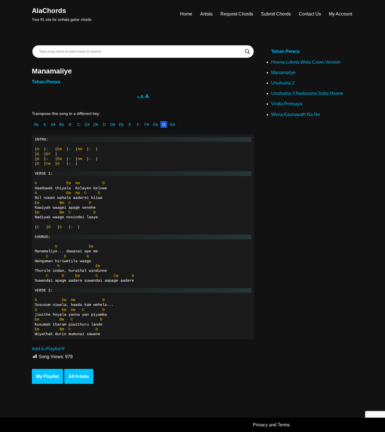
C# (87, 124)
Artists (206, 14)
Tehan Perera (46, 81)
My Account (340, 14)
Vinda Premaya (286, 103)
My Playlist (47, 376)
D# (112, 124)
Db (95, 124)
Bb (61, 124)
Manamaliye (283, 72)
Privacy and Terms (271, 424)
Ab (36, 124)
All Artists (78, 376)
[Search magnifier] (247, 51)
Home (186, 14)
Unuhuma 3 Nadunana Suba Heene (307, 93)
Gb (155, 124)
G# (172, 124)
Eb (121, 124)
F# (146, 124)
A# (53, 124)
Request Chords (236, 14)
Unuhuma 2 (283, 83)
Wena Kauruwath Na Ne (295, 114)
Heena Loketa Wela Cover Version (305, 62)
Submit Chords (276, 14)
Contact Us (310, 14)
